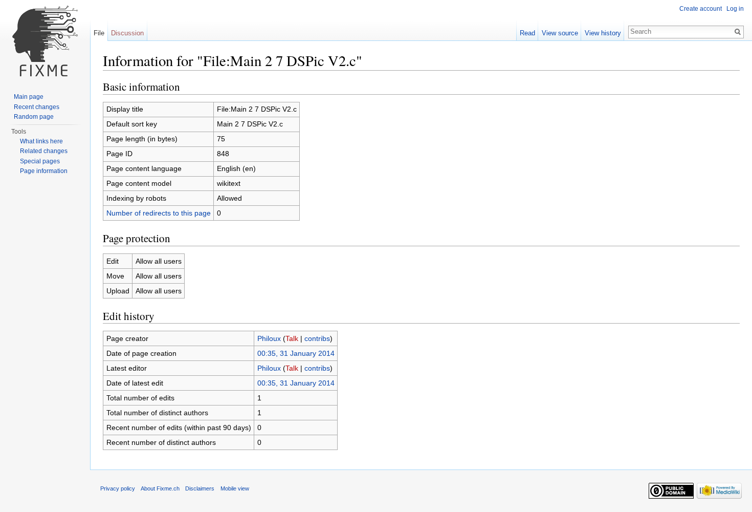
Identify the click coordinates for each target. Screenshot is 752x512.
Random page (34, 116)
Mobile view (234, 488)
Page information (44, 171)
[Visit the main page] (45, 41)
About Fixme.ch (160, 488)
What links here (41, 141)
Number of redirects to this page (158, 213)
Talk (291, 338)
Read (527, 33)
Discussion (127, 33)
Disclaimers (199, 488)
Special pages (40, 161)
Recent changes (36, 107)
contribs (317, 338)
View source (560, 33)
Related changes (44, 151)
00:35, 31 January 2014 (296, 353)
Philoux (269, 338)
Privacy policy (117, 488)
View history (603, 33)
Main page (28, 96)
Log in (735, 8)
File (99, 33)
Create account (700, 8)
